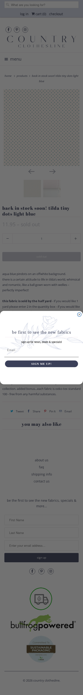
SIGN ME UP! (41, 364)
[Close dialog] (79, 314)
